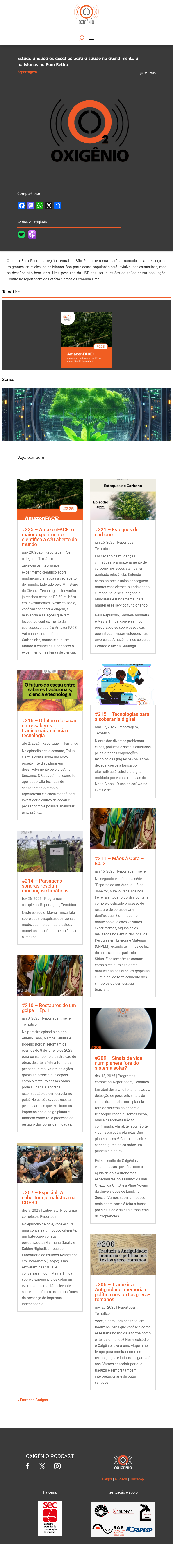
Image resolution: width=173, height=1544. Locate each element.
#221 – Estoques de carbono (117, 532)
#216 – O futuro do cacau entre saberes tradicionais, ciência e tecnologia (49, 728)
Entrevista (51, 1210)
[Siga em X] (42, 1466)
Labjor (107, 1479)
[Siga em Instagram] (57, 1466)
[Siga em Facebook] (27, 1466)
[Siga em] (72, 1466)
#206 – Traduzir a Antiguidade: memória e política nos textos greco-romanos (122, 1292)
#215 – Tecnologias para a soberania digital (122, 716)
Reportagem (55, 552)
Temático (45, 559)
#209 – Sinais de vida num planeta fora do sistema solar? (118, 1063)
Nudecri (121, 1479)
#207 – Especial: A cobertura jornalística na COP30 (48, 1197)
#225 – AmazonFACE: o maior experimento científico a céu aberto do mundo (49, 537)
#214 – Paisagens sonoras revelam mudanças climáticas (45, 886)
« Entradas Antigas (32, 1400)
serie (67, 1018)
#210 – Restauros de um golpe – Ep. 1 (49, 1008)
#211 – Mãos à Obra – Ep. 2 (119, 861)
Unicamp (137, 1479)
